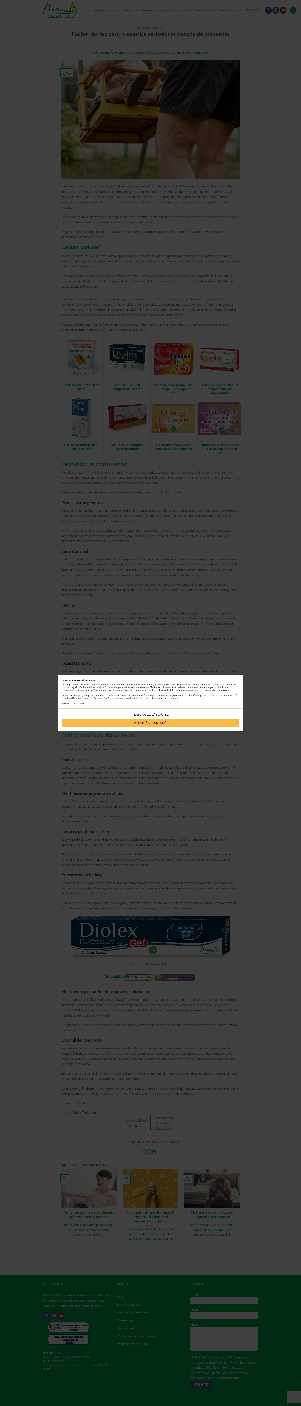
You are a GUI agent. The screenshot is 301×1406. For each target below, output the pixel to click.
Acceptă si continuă (150, 722)
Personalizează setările (150, 714)
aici (82, 703)
